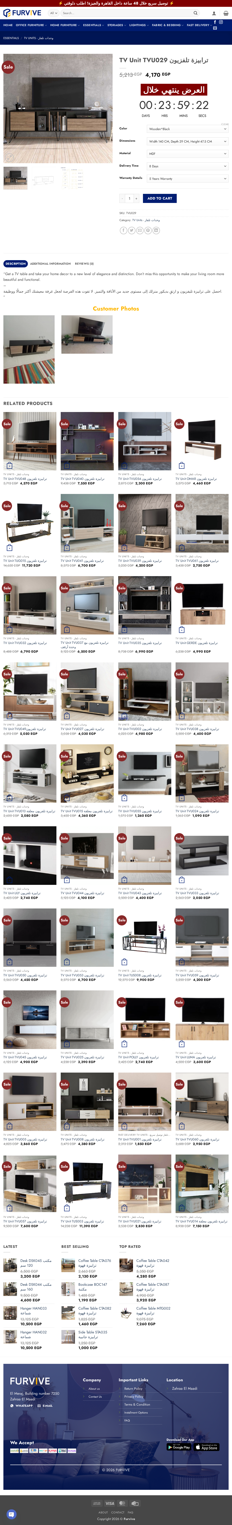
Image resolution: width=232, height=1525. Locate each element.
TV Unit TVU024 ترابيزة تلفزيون (197, 811)
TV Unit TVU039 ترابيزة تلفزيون (140, 561)
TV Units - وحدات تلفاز (38, 38)
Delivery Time (128, 165)
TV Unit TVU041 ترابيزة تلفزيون (82, 561)
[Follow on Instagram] (221, 22)
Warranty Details (130, 178)
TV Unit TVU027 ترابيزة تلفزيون (82, 729)
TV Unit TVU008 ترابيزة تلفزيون (82, 1139)
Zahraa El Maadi (184, 1388)
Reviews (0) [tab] (84, 264)
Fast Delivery (198, 25)
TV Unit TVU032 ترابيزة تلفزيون (25, 643)
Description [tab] (16, 264)
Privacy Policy (133, 1396)
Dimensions (127, 140)
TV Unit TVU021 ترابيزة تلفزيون (139, 1221)
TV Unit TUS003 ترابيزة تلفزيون (82, 1221)
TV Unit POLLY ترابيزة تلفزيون (138, 1057)
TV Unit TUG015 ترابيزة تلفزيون (25, 561)
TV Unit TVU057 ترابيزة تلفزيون (25, 1221)
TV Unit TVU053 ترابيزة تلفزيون (82, 975)
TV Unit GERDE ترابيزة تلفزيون (197, 643)
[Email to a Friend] (140, 230)
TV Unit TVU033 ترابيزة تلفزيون (197, 893)
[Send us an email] (215, 28)
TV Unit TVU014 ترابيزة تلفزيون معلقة (201, 1221)
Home (8, 25)
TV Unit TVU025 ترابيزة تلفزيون (82, 1057)
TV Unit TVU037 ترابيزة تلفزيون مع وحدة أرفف (85, 645)
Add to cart (159, 198)
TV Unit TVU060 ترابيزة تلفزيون (197, 1139)
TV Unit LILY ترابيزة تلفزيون (22, 893)
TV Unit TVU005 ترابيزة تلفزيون (25, 1139)
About (103, 1512)
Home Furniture (63, 25)
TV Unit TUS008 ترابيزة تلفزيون (140, 975)
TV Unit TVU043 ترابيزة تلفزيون (140, 893)
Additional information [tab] (50, 264)
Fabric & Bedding (166, 25)
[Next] (105, 108)
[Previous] (11, 108)
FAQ (130, 1512)
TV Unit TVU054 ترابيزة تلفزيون (140, 479)
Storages (115, 25)
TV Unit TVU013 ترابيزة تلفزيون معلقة (29, 811)
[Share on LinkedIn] (156, 230)
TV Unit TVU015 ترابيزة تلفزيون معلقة (87, 811)
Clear (225, 124)
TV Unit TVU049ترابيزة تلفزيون (24, 729)
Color (123, 128)
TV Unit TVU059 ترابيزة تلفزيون (197, 975)
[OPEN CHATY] (12, 1514)
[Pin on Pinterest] (148, 230)
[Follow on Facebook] (215, 22)
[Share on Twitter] (131, 230)
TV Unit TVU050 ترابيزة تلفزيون (25, 975)
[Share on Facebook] (123, 230)
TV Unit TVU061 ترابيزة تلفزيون (197, 561)
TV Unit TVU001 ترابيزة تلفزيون (140, 1139)
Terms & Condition (137, 1404)
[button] (214, 13)
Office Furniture (30, 25)
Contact (117, 1512)
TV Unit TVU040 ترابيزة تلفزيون (82, 479)
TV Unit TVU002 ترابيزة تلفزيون (140, 729)
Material (125, 153)
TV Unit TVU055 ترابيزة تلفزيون (140, 811)
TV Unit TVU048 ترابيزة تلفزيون (25, 479)
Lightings (137, 25)
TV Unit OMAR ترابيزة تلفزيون (196, 479)
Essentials (92, 25)
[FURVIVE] (22, 13)
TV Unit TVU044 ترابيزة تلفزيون (82, 893)
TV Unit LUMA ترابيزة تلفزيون (196, 1057)
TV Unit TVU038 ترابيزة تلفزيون (197, 729)
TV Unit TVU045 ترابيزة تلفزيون (25, 1057)
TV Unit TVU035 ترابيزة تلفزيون (140, 643)
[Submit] (196, 13)
